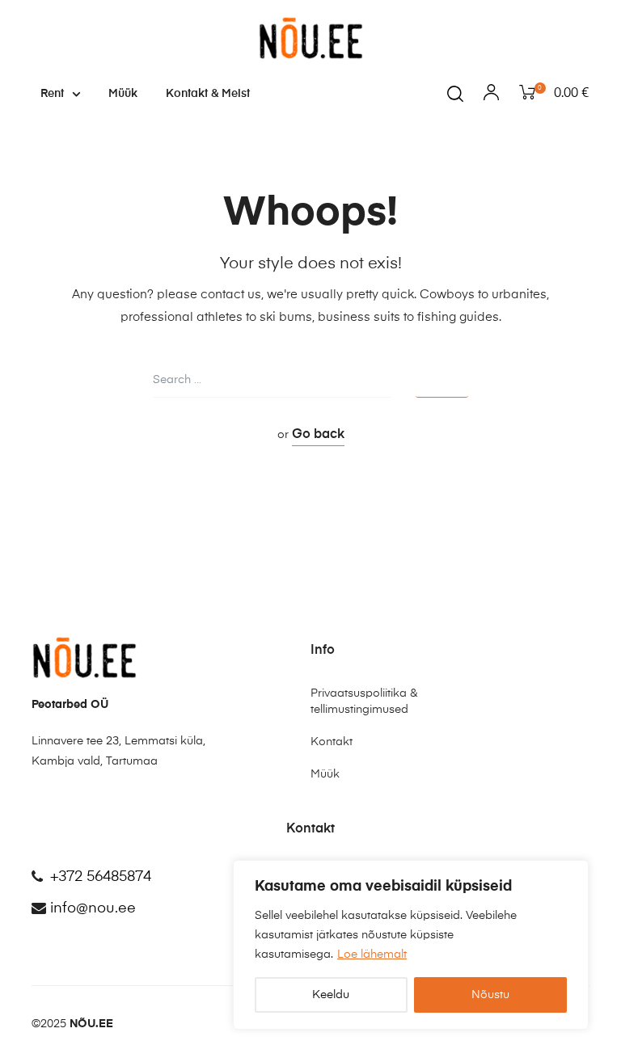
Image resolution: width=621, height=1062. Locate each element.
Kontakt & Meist (208, 93)
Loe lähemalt (372, 954)
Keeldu (330, 995)
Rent (52, 93)
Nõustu (490, 995)
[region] (411, 945)
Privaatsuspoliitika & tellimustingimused (363, 701)
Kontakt (331, 742)
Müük (122, 93)
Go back (318, 434)
